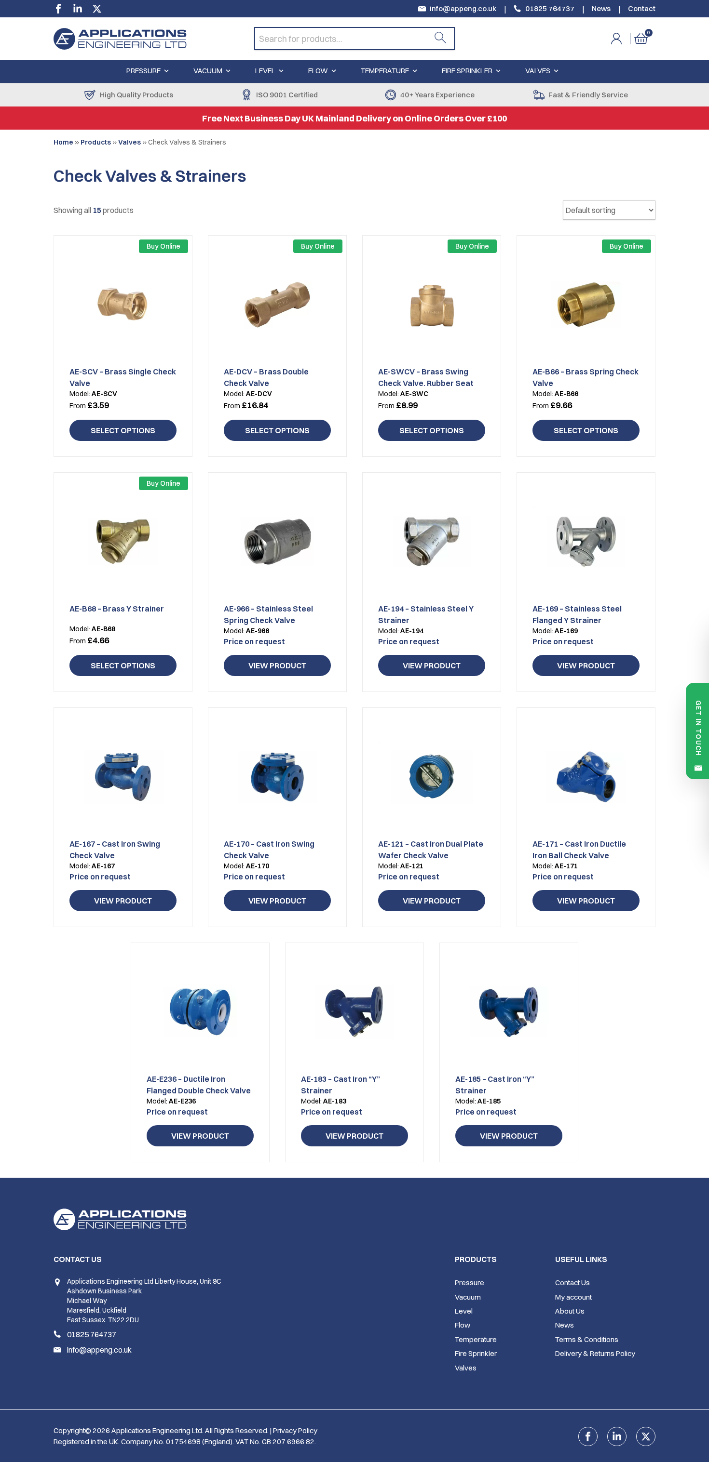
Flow (318, 70)
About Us (570, 1311)
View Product (277, 665)
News (601, 8)
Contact (641, 8)
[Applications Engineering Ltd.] (154, 38)
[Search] (440, 38)
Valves (537, 70)
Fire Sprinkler (467, 70)
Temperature (385, 70)
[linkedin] (77, 8)
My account (573, 1297)
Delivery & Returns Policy (595, 1353)
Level (265, 70)
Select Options (123, 430)
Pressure (143, 70)
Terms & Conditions (586, 1339)
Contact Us (572, 1282)
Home (63, 142)
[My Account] (622, 38)
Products (96, 142)
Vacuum (207, 70)
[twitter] (97, 8)
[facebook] (58, 8)
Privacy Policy (295, 1430)
